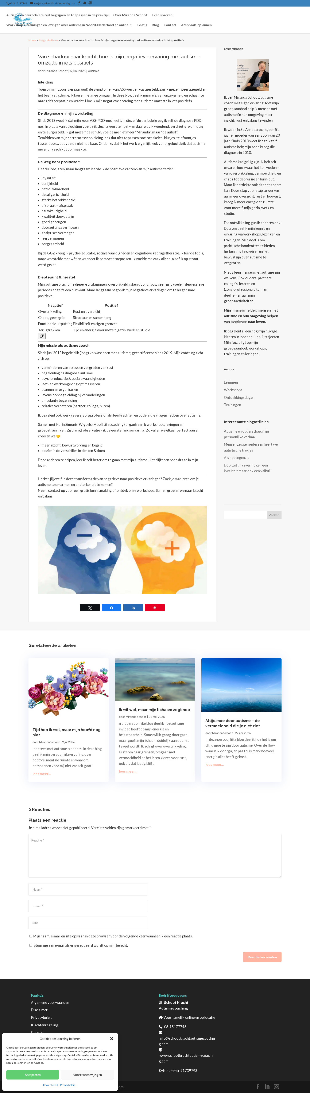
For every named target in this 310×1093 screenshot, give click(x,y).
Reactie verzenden (262, 957)
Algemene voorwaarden (50, 1002)
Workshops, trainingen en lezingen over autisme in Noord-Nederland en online (67, 25)
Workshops (233, 390)
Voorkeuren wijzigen (87, 1075)
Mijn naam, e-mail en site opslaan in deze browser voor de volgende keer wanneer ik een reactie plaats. (113, 936)
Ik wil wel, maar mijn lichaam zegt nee (154, 709)
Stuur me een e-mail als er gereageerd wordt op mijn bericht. (81, 945)
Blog (155, 25)
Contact (170, 25)
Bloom (118, 1087)
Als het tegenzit (236, 457)
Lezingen (231, 382)
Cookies (37, 1032)
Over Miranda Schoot (130, 15)
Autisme (52, 40)
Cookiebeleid (50, 1084)
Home (32, 40)
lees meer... (41, 774)
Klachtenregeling (44, 1025)
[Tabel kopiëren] (42, 336)
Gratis (142, 25)
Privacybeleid (67, 1084)
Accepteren (33, 1075)
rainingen (233, 405)
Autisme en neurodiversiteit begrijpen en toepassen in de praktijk (57, 15)
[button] (112, 1039)
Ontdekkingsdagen (239, 397)
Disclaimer (39, 1010)
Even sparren (162, 15)
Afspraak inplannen (196, 25)
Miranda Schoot (56, 71)
